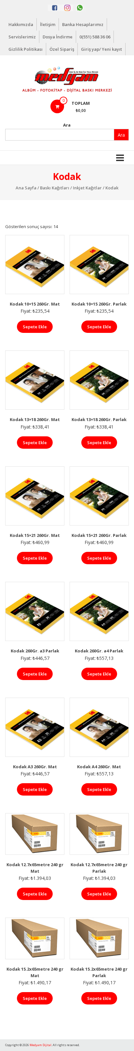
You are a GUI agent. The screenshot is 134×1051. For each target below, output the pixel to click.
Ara (67, 125)
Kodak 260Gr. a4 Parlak (99, 651)
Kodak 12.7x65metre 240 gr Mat (35, 868)
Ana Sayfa (26, 188)
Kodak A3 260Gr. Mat (35, 767)
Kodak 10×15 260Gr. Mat (35, 304)
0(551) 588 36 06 (94, 37)
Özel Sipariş (61, 49)
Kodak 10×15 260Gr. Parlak (99, 304)
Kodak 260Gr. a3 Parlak (35, 651)
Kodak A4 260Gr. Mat (99, 767)
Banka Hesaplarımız (82, 24)
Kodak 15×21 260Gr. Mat (35, 535)
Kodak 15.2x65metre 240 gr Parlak (99, 972)
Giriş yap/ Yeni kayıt (101, 49)
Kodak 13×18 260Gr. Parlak (99, 419)
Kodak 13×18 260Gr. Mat (35, 419)
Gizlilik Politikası (25, 49)
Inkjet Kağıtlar (87, 188)
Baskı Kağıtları (54, 188)
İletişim (47, 24)
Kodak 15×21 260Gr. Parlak (99, 535)
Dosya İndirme (58, 37)
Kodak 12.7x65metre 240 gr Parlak (99, 868)
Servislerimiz (22, 37)
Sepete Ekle (35, 327)
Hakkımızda (20, 24)
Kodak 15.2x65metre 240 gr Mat (35, 972)
